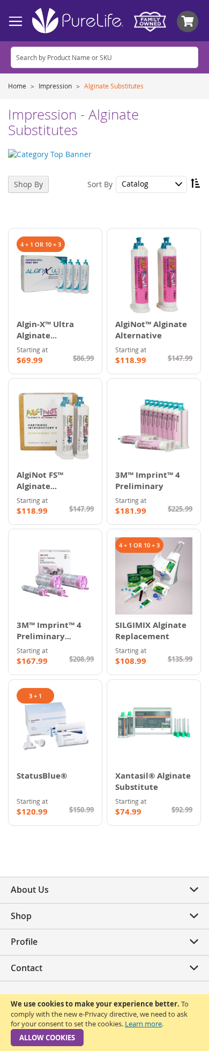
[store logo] (77, 20)
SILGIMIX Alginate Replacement (150, 630)
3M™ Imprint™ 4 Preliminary (147, 480)
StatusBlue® (42, 775)
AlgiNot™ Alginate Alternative (151, 330)
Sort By (100, 184)
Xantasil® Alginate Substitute (153, 781)
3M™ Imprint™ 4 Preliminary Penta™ (49, 636)
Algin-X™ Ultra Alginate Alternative (45, 335)
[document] (104, 1022)
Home (18, 86)
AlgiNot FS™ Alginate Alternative (40, 486)
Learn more (143, 1023)
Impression (56, 86)
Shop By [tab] (28, 184)
